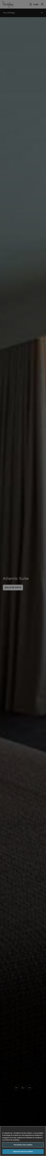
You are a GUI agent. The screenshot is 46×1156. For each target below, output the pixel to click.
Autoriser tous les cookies (23, 1151)
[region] (23, 1141)
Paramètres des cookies (23, 1145)
